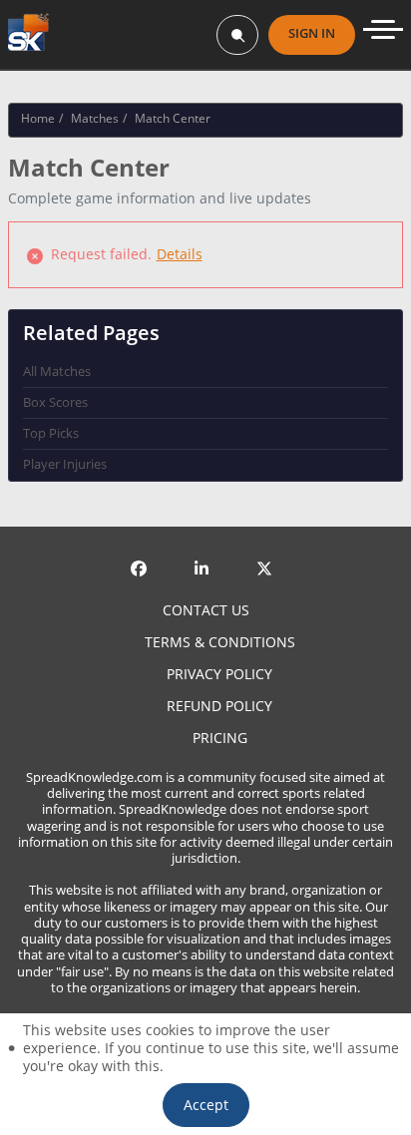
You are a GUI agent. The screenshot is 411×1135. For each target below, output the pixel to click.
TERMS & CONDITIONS (220, 642)
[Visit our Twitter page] (268, 553)
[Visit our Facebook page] (143, 553)
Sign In (311, 33)
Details (180, 253)
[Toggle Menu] (383, 29)
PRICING (220, 738)
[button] (206, 1105)
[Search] (237, 35)
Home (38, 118)
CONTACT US (206, 610)
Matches (95, 118)
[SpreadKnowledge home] (28, 34)
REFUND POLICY (219, 706)
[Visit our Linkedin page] (205, 553)
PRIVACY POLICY (219, 674)
